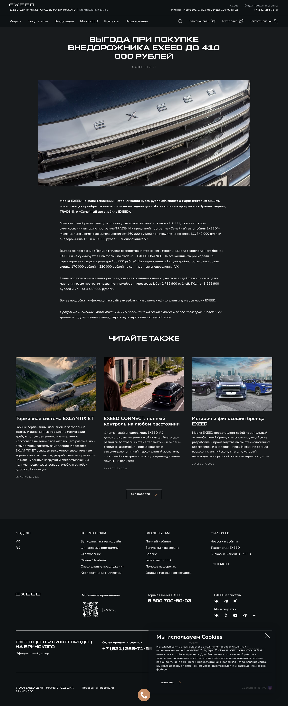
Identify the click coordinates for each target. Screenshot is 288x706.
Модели (15, 21)
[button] (267, 635)
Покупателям (38, 21)
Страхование (91, 554)
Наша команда (136, 21)
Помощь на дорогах (161, 566)
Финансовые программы (100, 547)
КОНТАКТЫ (220, 564)
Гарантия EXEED (158, 560)
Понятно (167, 682)
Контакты (111, 21)
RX (18, 547)
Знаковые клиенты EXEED (231, 554)
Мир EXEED (89, 21)
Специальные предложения (102, 566)
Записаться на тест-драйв (101, 541)
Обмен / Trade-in (93, 560)
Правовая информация (98, 688)
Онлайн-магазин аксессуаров (168, 572)
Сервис (151, 554)
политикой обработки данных (225, 646)
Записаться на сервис (162, 547)
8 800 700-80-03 (169, 601)
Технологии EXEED (225, 547)
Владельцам (64, 21)
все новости (140, 494)
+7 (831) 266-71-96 (266, 10)
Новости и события (225, 541)
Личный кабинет (158, 541)
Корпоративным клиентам (101, 572)
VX (18, 541)
